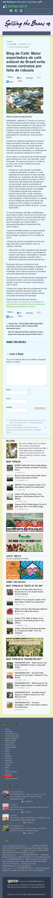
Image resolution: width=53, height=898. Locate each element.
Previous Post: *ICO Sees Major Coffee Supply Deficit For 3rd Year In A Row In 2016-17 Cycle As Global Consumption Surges (24, 325)
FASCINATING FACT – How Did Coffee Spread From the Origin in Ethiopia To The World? (31, 675)
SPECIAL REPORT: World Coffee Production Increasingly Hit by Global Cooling (25, 846)
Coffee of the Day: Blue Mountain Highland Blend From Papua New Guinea (31, 610)
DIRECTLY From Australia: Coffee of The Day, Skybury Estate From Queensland (30, 486)
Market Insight (10, 740)
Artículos (8, 760)
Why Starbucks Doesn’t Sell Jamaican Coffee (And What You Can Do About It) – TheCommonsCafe (24, 862)
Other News (9, 742)
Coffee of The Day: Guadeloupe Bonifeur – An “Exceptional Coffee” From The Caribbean (31, 630)
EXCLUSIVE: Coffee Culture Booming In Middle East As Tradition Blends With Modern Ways (30, 819)
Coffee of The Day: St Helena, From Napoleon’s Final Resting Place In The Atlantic (29, 496)
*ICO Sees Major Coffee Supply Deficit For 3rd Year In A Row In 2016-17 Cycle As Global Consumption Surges (25, 422)
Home (7, 729)
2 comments (28, 812)
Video (7, 767)
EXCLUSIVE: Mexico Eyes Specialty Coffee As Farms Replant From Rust (29, 808)
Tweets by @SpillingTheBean (17, 558)
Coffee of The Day (12, 736)
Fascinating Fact (11, 733)
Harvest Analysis (11, 738)
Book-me (8, 776)
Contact (8, 774)
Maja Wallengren (35, 881)
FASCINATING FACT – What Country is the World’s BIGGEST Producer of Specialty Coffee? (31, 665)
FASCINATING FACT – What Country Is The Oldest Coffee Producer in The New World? (31, 684)
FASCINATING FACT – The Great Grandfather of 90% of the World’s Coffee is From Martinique (31, 704)
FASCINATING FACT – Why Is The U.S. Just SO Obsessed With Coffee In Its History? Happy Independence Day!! (27, 796)
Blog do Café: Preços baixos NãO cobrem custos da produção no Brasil (30, 476)
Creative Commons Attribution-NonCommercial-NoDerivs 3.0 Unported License (26, 885)
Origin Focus (10, 745)
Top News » (9, 731)
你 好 (7, 769)
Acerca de (9, 762)
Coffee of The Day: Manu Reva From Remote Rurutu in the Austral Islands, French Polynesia (29, 591)
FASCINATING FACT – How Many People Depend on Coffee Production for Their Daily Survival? (30, 694)
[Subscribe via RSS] (21, 10)
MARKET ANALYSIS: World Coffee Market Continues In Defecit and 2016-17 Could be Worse (31, 467)
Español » (9, 758)
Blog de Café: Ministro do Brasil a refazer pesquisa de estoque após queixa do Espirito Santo (23, 429)
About (7, 749)
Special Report (10, 747)
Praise (7, 753)
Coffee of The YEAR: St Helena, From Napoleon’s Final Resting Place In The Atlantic (29, 620)
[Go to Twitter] (16, 10)
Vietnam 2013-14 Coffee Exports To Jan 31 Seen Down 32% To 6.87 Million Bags (31, 505)
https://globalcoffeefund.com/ (34, 894)
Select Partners (11, 771)
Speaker (8, 756)
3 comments (28, 801)
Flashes (13, 805)
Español (9, 41)
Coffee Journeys (11, 778)
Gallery (7, 765)
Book (7, 751)
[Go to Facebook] (11, 10)
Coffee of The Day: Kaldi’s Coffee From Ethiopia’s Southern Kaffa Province (25, 851)
